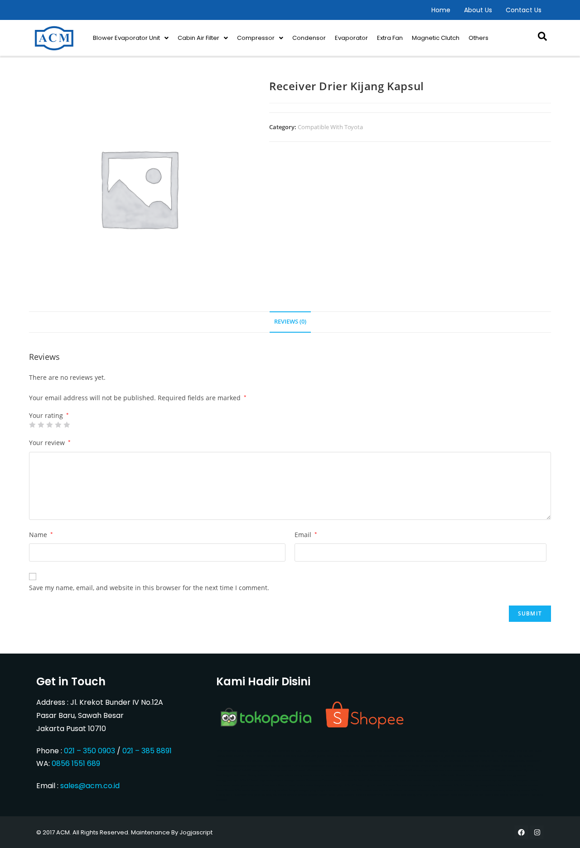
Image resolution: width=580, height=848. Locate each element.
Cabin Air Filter (198, 38)
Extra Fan (390, 38)
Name (41, 534)
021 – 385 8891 (147, 751)
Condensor (309, 38)
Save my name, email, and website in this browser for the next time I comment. (149, 587)
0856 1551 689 (76, 763)
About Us (478, 10)
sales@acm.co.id (90, 785)
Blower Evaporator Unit (126, 38)
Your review (50, 442)
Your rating (49, 415)
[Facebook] (521, 832)
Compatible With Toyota (330, 127)
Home (440, 10)
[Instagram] (537, 832)
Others (478, 38)
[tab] (290, 322)
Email (306, 534)
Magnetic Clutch (435, 38)
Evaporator (351, 38)
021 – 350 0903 (89, 751)
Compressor (256, 38)
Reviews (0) (290, 321)
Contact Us (523, 10)
